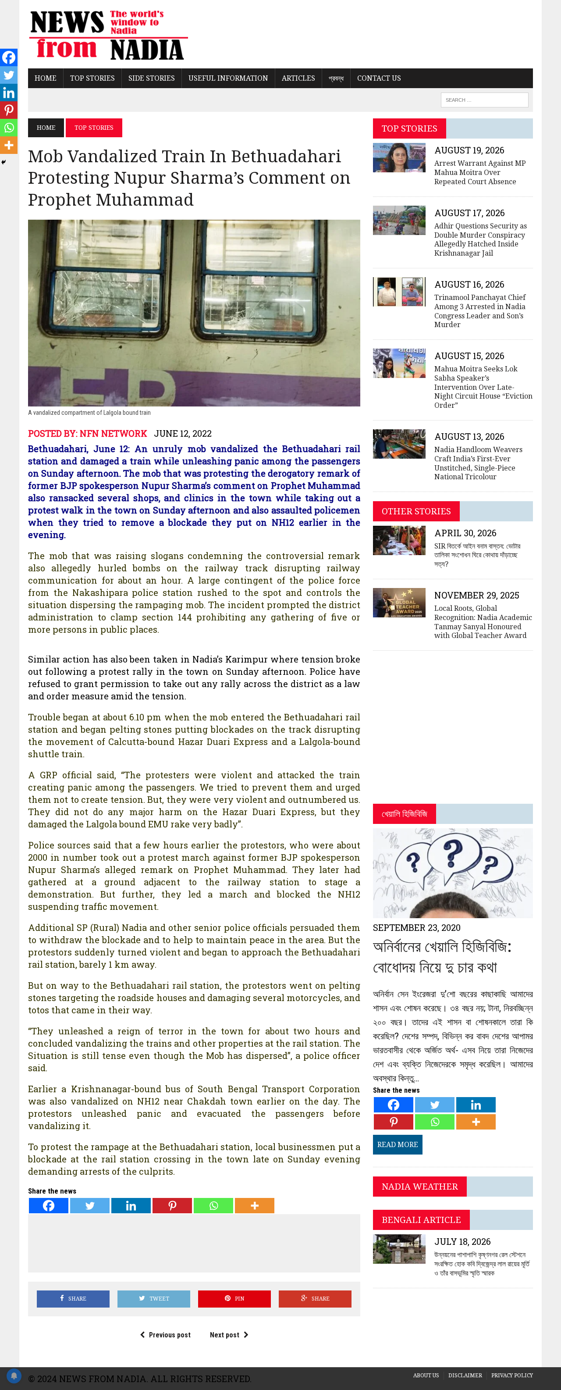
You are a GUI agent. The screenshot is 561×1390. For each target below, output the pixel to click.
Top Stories (92, 78)
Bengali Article (421, 1220)
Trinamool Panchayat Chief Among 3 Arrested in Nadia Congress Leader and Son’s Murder (479, 311)
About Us (426, 1375)
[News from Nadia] (108, 34)
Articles (298, 78)
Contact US (379, 78)
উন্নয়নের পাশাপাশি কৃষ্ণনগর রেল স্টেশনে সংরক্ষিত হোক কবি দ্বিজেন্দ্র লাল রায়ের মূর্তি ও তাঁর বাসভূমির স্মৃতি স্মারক (481, 1264)
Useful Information (228, 78)
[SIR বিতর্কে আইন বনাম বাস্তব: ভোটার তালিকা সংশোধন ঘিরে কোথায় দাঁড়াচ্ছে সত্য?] (399, 549)
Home (46, 78)
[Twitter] (90, 1205)
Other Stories (416, 511)
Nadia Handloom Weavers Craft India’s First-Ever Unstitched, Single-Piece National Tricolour (478, 463)
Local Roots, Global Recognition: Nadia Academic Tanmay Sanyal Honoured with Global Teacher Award (483, 622)
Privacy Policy (512, 1375)
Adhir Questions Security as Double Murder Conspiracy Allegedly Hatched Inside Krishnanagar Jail (480, 239)
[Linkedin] (131, 1205)
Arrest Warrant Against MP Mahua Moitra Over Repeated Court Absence (480, 172)
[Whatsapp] (213, 1205)
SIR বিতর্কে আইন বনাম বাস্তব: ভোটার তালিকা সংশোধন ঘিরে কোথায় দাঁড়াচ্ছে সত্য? (477, 555)
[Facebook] (48, 1205)
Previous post (170, 1335)
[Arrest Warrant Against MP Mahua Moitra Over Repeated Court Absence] (399, 167)
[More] (254, 1205)
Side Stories (151, 78)
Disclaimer (465, 1375)
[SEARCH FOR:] (485, 99)
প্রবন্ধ (336, 78)
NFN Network (113, 433)
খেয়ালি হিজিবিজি (404, 814)
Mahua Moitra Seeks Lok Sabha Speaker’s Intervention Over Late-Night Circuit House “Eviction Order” (483, 387)
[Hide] (3, 162)
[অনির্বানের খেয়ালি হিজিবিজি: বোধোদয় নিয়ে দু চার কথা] (453, 912)
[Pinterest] (172, 1205)
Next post (224, 1335)
